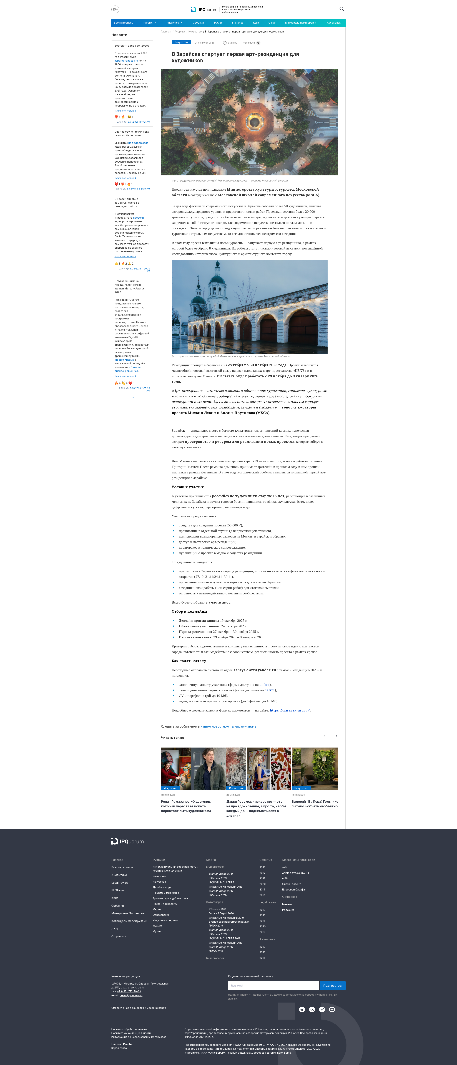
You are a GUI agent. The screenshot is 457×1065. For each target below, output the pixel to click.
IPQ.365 (218, 22)
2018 (262, 895)
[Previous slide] (326, 736)
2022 (262, 872)
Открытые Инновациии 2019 (226, 917)
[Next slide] (335, 736)
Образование (161, 914)
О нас (271, 22)
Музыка (157, 925)
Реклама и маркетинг (166, 892)
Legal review (119, 882)
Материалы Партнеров (128, 913)
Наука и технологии (165, 903)
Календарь (334, 22)
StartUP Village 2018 (221, 890)
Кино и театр (161, 876)
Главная (166, 31)
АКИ (114, 928)
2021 (262, 878)
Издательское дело (165, 920)
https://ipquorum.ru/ (196, 1032)
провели (138, 217)
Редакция (288, 909)
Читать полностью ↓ (125, 110)
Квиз (256, 22)
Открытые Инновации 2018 (225, 886)
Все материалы (123, 22)
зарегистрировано (127, 60)
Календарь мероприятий (129, 921)
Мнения (287, 904)
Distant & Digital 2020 (221, 913)
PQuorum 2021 (217, 909)
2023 (262, 867)
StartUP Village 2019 (221, 873)
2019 (262, 889)
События (198, 22)
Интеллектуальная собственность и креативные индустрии (175, 868)
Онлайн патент (291, 883)
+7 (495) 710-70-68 (129, 991)
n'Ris (285, 878)
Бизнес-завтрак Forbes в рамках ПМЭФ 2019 (229, 923)
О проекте (118, 936)
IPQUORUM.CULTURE (221, 882)
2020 (263, 883)
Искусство (195, 31)
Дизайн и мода (162, 887)
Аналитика (119, 875)
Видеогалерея (215, 866)
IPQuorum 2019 (218, 878)
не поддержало (138, 142)
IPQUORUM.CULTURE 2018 (224, 938)
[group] (191, 780)
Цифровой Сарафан (294, 889)
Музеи (157, 931)
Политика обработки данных (129, 1029)
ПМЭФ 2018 (216, 951)
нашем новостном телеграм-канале (228, 726)
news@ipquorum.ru (131, 995)
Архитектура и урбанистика (170, 898)
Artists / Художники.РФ (296, 872)
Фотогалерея (214, 902)
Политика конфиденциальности (131, 1032)
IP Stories (237, 22)
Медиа (157, 909)
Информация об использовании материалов (138, 1036)
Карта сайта (119, 1047)
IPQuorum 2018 (218, 895)
